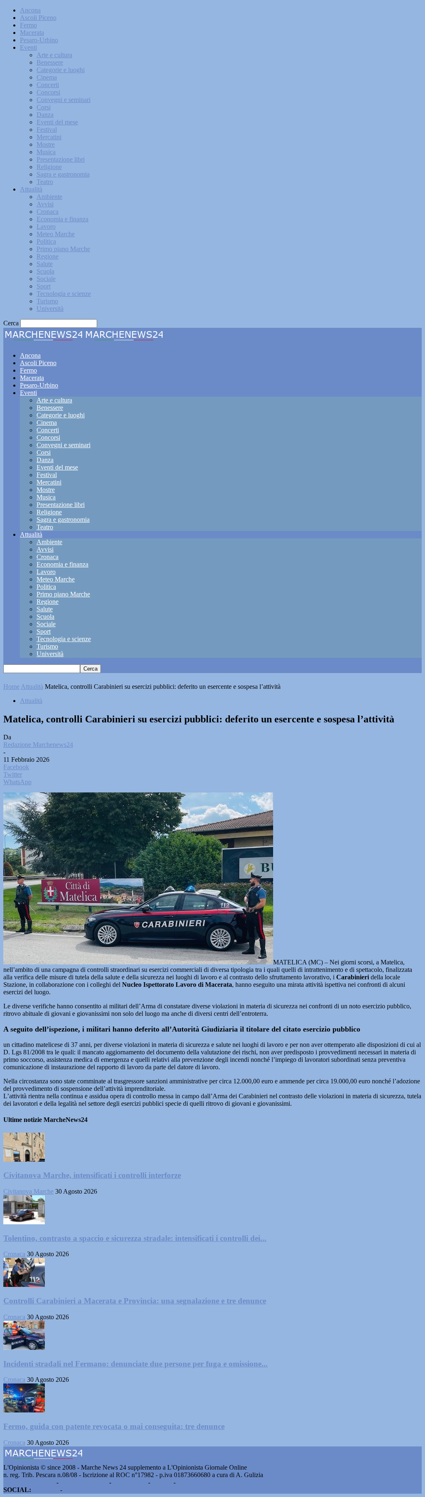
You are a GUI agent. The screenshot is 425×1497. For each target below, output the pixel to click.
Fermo (28, 25)
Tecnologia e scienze (64, 293)
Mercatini (49, 136)
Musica (46, 151)
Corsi (44, 107)
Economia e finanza (62, 219)
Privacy (162, 1482)
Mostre (46, 144)
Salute (45, 263)
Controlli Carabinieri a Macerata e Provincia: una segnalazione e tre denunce (134, 1300)
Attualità (31, 189)
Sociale (46, 278)
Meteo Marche (56, 233)
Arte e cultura (54, 54)
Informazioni (130, 1482)
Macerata (32, 32)
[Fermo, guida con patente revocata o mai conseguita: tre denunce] (24, 1410)
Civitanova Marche (28, 1191)
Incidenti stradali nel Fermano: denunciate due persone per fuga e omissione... (135, 1363)
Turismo (47, 301)
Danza (45, 114)
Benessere (50, 62)
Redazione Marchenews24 (38, 744)
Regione (48, 256)
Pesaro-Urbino (39, 40)
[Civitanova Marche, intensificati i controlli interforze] (24, 1159)
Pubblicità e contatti (29, 1482)
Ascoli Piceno (38, 17)
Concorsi (48, 92)
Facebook (46, 1489)
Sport (44, 286)
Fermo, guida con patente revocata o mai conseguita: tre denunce (114, 1426)
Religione (49, 166)
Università (50, 308)
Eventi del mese (57, 122)
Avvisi (45, 204)
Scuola (45, 271)
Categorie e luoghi (61, 69)
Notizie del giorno (83, 1482)
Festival (47, 129)
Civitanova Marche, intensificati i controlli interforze (92, 1175)
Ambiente (49, 196)
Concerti (48, 84)
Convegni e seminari (63, 99)
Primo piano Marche (63, 248)
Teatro (45, 181)
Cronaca (48, 211)
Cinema (47, 77)
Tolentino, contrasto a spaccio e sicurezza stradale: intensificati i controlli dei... (134, 1238)
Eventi (28, 47)
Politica (46, 241)
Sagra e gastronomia (63, 174)
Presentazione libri (61, 159)
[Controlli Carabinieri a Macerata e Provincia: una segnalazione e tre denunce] (24, 1284)
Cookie (186, 1482)
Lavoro (46, 226)
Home (11, 686)
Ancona (30, 10)
